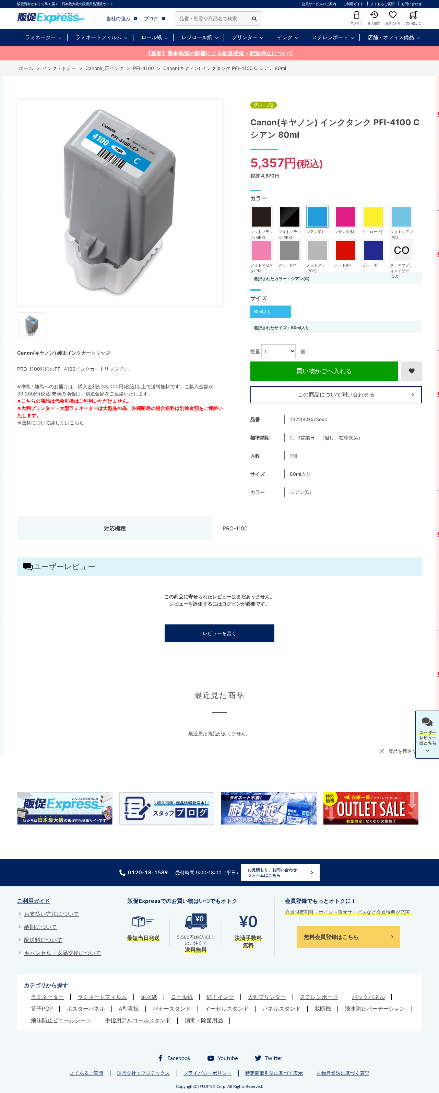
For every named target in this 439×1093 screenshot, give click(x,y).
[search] (254, 18)
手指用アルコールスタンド (138, 1020)
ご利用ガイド (353, 4)
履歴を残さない (405, 751)
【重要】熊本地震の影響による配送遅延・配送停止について (219, 53)
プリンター (245, 37)
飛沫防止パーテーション (375, 1008)
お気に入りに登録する (411, 371)
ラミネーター (40, 37)
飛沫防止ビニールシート (61, 1020)
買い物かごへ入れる (324, 371)
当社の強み (118, 18)
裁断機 (323, 1008)
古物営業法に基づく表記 (343, 1073)
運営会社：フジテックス (143, 1073)
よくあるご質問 (382, 4)
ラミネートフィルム (98, 37)
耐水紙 (149, 996)
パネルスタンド (281, 1008)
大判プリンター (267, 996)
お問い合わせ (411, 4)
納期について (40, 926)
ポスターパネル (86, 1008)
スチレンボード (330, 37)
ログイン (231, 604)
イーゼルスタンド (227, 1008)
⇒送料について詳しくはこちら (50, 422)
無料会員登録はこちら (331, 936)
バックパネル (368, 996)
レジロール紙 (196, 37)
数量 (255, 351)
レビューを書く (219, 633)
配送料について (43, 939)
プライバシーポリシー (207, 1073)
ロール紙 (151, 37)
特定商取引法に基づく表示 (274, 1073)
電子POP (42, 1008)
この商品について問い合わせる (336, 394)
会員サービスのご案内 (319, 4)
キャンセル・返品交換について (62, 953)
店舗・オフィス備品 (391, 37)
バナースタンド (172, 1008)
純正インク (220, 996)
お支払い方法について (51, 913)
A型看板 (129, 1008)
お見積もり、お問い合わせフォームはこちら (272, 872)
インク (285, 37)
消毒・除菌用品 (204, 1020)
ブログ (151, 18)
